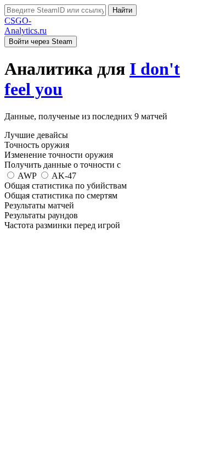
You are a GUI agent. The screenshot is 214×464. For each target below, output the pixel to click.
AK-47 (63, 175)
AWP (27, 175)
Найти (122, 10)
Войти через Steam (40, 41)
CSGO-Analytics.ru (25, 25)
